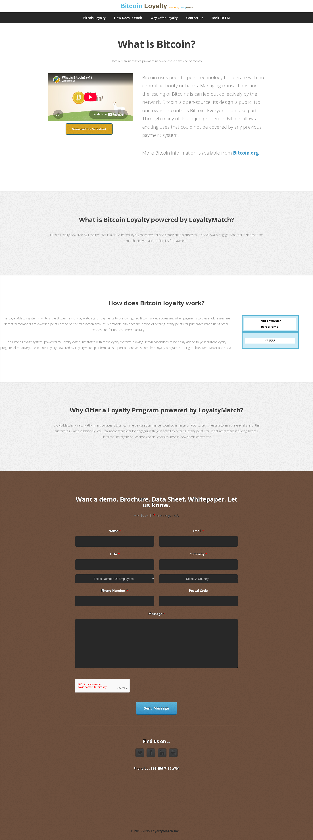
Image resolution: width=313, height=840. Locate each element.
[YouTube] (173, 752)
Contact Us (194, 18)
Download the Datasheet (89, 129)
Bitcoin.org (246, 152)
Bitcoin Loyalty (94, 18)
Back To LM (221, 18)
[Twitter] (139, 752)
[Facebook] (151, 752)
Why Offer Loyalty (164, 18)
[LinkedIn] (162, 752)
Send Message (156, 708)
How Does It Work (128, 18)
